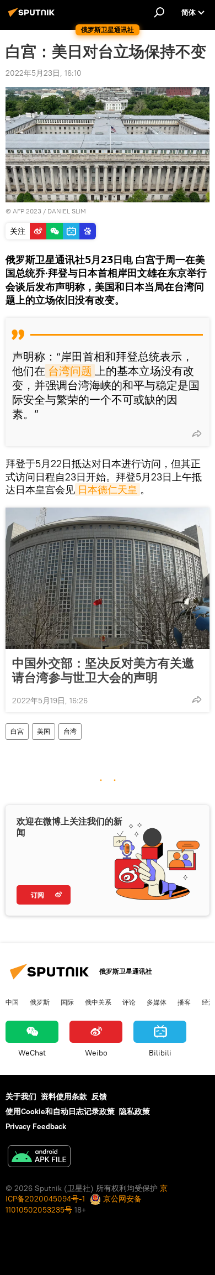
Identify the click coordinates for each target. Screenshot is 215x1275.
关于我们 (21, 1096)
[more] (197, 433)
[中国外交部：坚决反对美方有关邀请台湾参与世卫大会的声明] (107, 578)
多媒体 (156, 1002)
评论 (129, 1002)
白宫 (17, 731)
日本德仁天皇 (107, 489)
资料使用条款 (64, 1096)
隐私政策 (134, 1111)
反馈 (99, 1096)
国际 (67, 1002)
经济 (208, 1002)
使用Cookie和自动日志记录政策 (60, 1111)
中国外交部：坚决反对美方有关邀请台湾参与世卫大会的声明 (103, 670)
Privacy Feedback (36, 1126)
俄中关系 (98, 1002)
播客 (184, 1002)
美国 (43, 731)
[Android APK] (39, 1157)
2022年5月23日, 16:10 (44, 73)
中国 (12, 1002)
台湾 (70, 731)
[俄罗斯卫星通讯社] (33, 17)
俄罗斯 (40, 1002)
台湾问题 (70, 371)
